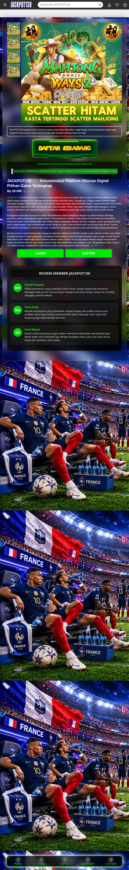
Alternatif (87, 864)
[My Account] (109, 4)
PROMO (18, 864)
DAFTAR (88, 253)
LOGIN (40, 253)
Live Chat (111, 864)
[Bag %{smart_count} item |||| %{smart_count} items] (125, 4)
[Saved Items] (117, 4)
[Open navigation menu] (5, 4)
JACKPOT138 (13, 197)
